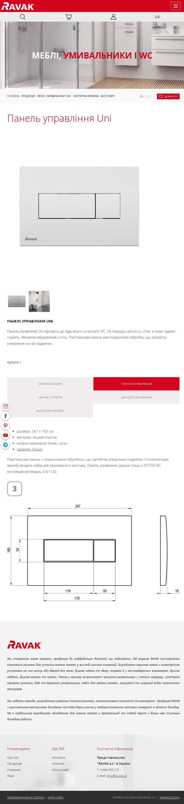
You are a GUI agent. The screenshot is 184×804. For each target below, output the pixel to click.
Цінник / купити (50, 397)
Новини (58, 763)
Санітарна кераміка (85, 96)
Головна (13, 96)
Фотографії (60, 770)
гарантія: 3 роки (29, 449)
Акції (10, 776)
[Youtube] (5, 435)
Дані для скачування (136, 397)
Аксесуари (108, 96)
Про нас (13, 757)
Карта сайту (55, 797)
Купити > (14, 362)
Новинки (13, 770)
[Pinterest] (5, 425)
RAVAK (18, 6)
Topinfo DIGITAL (170, 797)
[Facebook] (5, 416)
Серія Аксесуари (50, 384)
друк (148, 96)
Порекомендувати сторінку (26, 797)
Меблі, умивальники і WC (54, 96)
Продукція (28, 96)
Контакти (58, 757)
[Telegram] (5, 445)
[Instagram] (5, 406)
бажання (170, 96)
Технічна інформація (136, 384)
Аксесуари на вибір (50, 410)
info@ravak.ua (117, 776)
